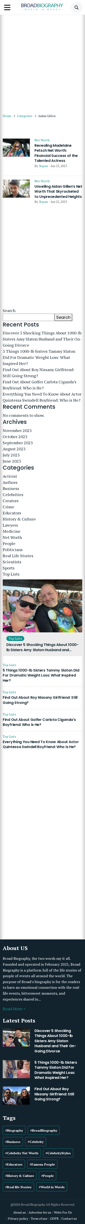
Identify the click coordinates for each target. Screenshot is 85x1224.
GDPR (54, 1218)
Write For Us (63, 1212)
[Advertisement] (42, 61)
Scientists (12, 561)
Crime (8, 506)
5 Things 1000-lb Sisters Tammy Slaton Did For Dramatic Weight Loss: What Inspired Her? (39, 357)
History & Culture (19, 519)
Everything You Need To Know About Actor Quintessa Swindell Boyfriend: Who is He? (42, 397)
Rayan (43, 166)
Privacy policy (18, 1218)
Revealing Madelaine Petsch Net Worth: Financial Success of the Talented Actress (56, 153)
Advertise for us (40, 1212)
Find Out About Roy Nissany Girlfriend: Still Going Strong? (38, 372)
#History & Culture (19, 1176)
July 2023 (11, 455)
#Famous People (42, 1164)
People (9, 543)
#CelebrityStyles (58, 1153)
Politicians (13, 549)
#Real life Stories (18, 1187)
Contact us (69, 1218)
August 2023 (14, 448)
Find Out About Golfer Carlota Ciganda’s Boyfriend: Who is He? (39, 385)
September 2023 (18, 442)
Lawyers (10, 525)
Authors (10, 482)
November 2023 (17, 430)
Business (11, 488)
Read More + (14, 1008)
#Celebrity (36, 1142)
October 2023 (15, 436)
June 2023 (12, 461)
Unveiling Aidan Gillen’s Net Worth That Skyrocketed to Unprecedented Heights (58, 191)
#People (47, 1176)
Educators (12, 513)
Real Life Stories (18, 555)
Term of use (39, 1218)
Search (9, 310)
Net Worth (42, 140)
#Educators (13, 1164)
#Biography (14, 1130)
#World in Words (52, 1187)
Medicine (11, 531)
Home (7, 116)
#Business (12, 1142)
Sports (9, 568)
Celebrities (13, 494)
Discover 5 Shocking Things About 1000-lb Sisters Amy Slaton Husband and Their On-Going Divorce (42, 339)
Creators (11, 500)
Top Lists (11, 574)
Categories (24, 116)
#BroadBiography (43, 1130)
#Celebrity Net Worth (21, 1153)
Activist (10, 476)
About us (19, 1212)
